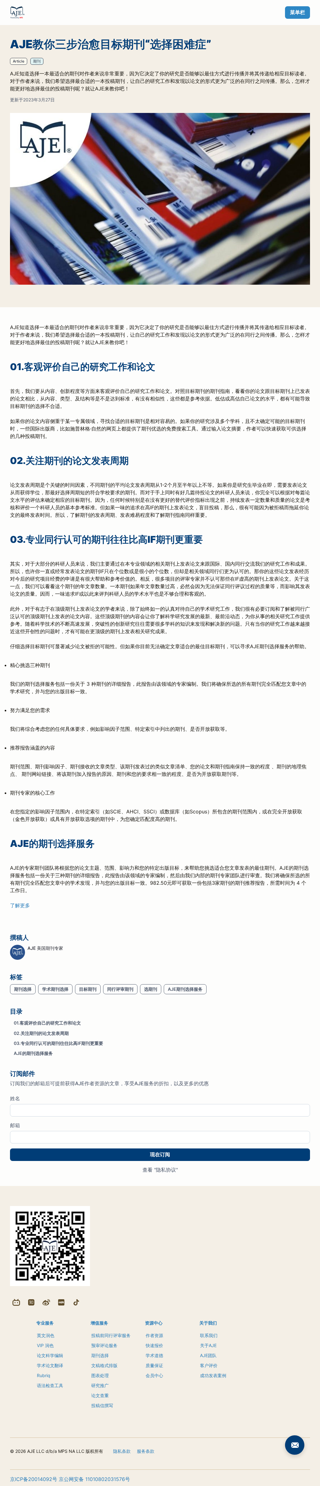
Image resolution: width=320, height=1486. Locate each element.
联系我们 (209, 1335)
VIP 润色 (45, 1345)
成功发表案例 (213, 1375)
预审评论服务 (104, 1345)
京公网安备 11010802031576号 (94, 1479)
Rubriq (43, 1375)
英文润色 (45, 1335)
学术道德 (154, 1355)
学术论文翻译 (50, 1365)
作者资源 (154, 1335)
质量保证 (154, 1365)
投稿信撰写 (102, 1405)
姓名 (15, 1098)
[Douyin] (76, 1302)
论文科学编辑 (50, 1355)
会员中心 (154, 1375)
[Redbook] (61, 1302)
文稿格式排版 (104, 1365)
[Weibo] (46, 1302)
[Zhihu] (31, 1302)
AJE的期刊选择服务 (33, 1053)
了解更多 (20, 905)
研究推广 (100, 1385)
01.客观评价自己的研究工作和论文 (47, 1022)
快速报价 (154, 1345)
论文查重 (100, 1395)
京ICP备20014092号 (33, 1479)
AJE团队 (208, 1355)
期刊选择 (100, 1355)
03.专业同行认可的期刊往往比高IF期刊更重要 (58, 1043)
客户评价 (209, 1365)
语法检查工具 (50, 1385)
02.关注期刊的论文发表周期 (41, 1033)
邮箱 (15, 1125)
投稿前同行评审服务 (111, 1335)
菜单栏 (297, 12)
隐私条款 (122, 1451)
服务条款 (145, 1451)
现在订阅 (160, 1154)
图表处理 (100, 1375)
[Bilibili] (16, 1302)
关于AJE (208, 1345)
